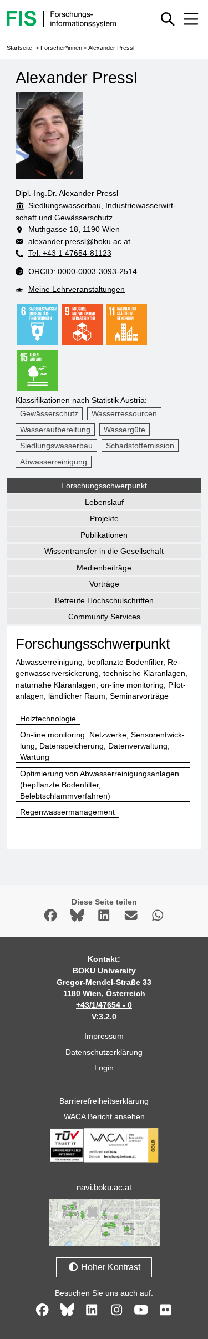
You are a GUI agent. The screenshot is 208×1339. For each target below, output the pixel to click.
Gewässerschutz (49, 413)
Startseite (19, 47)
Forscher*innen (61, 47)
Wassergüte (124, 429)
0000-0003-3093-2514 (97, 271)
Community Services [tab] (104, 616)
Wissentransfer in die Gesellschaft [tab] (104, 551)
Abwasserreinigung (53, 461)
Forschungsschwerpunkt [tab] (104, 485)
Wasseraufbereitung (55, 429)
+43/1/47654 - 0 (104, 1005)
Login (104, 1067)
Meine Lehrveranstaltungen (76, 289)
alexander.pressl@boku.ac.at (79, 241)
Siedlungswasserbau (56, 445)
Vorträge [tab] (104, 583)
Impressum (104, 1036)
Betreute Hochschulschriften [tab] (104, 600)
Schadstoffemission (140, 445)
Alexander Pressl (111, 47)
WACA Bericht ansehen (104, 1116)
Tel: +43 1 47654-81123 (69, 253)
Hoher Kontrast (109, 1267)
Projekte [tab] (104, 518)
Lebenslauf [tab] (104, 502)
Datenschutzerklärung (104, 1052)
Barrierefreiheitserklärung (104, 1101)
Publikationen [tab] (104, 534)
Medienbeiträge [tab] (104, 567)
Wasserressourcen (124, 413)
